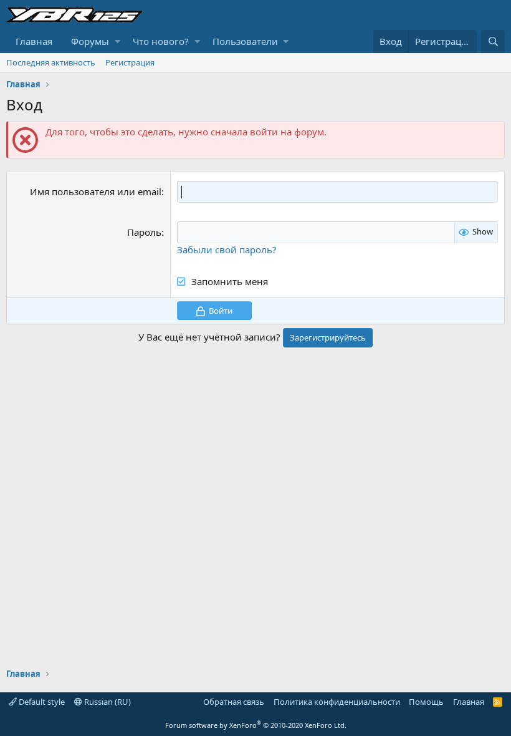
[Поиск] (493, 41)
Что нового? (161, 41)
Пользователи (245, 41)
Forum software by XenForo (255, 725)
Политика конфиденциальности (337, 701)
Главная (34, 41)
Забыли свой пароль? (227, 249)
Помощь (426, 701)
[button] (117, 41)
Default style (41, 701)
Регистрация (130, 62)
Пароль (144, 232)
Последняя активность (50, 62)
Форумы (90, 41)
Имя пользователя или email (95, 191)
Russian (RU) (106, 701)
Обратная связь (233, 701)
